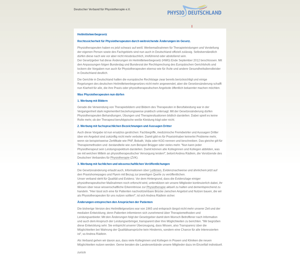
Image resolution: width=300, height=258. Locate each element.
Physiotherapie (120, 157)
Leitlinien (155, 170)
